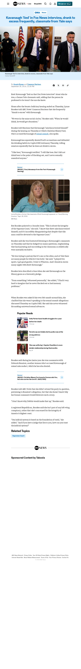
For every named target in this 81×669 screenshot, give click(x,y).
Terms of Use (44, 557)
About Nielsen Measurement (32, 557)
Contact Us (65, 557)
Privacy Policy (28, 555)
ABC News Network (17, 555)
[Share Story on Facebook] (54, 85)
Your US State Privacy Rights (41, 555)
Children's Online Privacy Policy (59, 555)
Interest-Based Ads (17, 557)
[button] (8, 4)
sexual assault (42, 133)
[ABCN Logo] (19, 3)
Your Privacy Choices (55, 557)
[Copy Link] (68, 85)
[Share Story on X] (58, 85)
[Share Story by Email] (63, 85)
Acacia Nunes (19, 84)
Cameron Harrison (34, 84)
